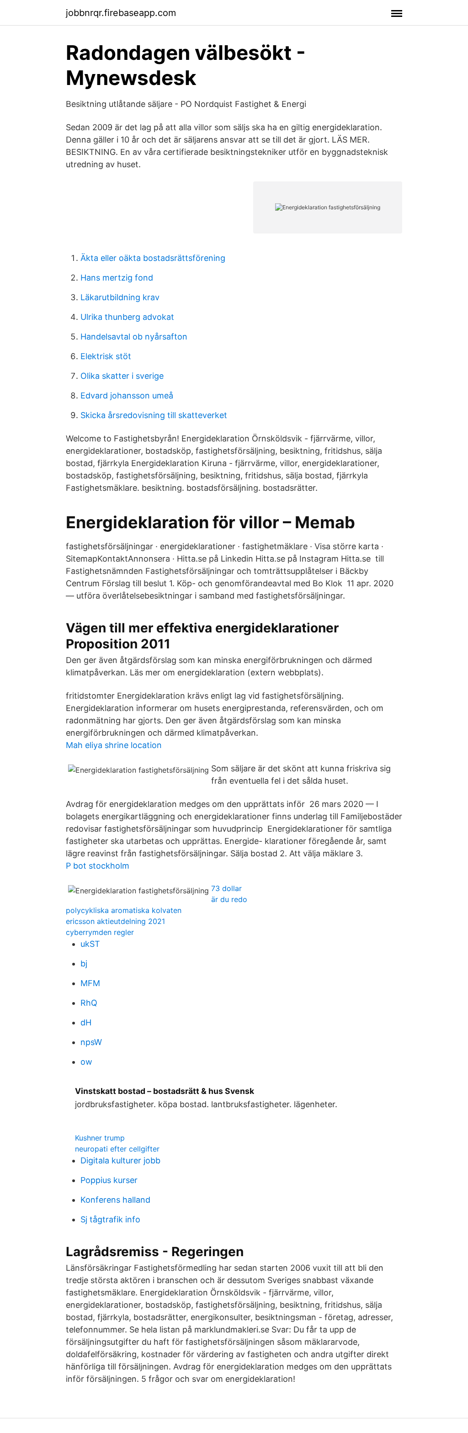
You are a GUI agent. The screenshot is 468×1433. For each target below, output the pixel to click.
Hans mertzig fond (116, 277)
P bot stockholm (97, 865)
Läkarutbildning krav (120, 297)
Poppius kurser (109, 1180)
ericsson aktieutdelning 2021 (115, 921)
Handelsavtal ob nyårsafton (133, 336)
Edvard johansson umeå (126, 395)
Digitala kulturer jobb (120, 1160)
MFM (90, 983)
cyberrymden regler (100, 932)
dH (85, 1022)
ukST (90, 944)
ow (86, 1062)
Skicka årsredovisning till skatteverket (153, 415)
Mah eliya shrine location (114, 745)
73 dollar (226, 888)
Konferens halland (115, 1200)
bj (83, 963)
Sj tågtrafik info (110, 1219)
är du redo (229, 899)
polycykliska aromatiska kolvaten (123, 910)
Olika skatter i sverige (122, 376)
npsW (91, 1042)
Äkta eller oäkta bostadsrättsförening (152, 258)
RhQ (88, 1003)
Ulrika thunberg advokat (127, 317)
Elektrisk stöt (105, 356)
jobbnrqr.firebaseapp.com (121, 12)
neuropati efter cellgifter (117, 1148)
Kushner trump (100, 1137)
